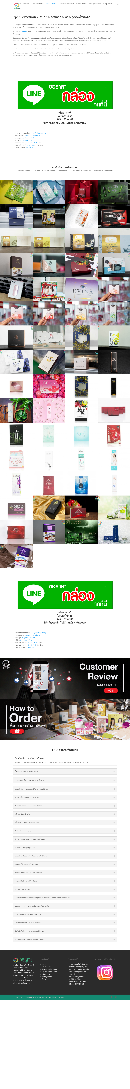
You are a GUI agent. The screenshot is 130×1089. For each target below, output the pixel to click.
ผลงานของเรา (46, 967)
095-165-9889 (31, 145)
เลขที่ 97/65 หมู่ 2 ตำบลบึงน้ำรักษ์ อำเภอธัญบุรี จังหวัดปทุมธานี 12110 (79, 971)
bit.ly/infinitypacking (39, 133)
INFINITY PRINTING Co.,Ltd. (40, 997)
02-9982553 (30, 148)
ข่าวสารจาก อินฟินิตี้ (37, 4)
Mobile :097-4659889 (76, 984)
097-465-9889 (32, 143)
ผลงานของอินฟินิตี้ (51, 4)
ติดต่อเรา (18, 8)
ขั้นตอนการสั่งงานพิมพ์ (67, 4)
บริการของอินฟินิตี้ (81, 4)
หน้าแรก (18, 4)
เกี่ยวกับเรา (26, 4)
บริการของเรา (46, 974)
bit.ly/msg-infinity (26, 140)
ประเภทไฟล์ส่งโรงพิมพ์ (49, 972)
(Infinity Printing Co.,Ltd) (78, 967)
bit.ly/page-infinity (28, 138)
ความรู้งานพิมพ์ (107, 4)
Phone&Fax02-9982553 (77, 982)
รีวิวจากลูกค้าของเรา (95, 4)
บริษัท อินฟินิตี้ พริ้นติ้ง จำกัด (78, 964)
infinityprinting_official (32, 135)
